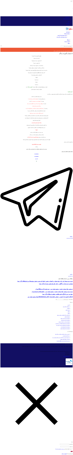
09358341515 (67, 17)
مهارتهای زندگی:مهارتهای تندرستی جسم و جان (63, 325)
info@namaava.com (66, 18)
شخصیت (68, 308)
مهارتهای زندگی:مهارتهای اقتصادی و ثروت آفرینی (62, 323)
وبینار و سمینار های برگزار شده (62, 35)
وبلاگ (69, 21)
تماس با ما (68, 23)
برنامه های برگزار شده (66, 306)
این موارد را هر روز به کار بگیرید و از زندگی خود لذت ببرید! (61, 337)
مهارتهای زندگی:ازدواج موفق (65, 320)
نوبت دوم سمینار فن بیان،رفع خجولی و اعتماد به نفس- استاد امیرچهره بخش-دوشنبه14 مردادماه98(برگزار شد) (45, 281)
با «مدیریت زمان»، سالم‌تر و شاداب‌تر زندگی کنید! (62, 334)
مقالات (69, 43)
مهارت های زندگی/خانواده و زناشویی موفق (63, 315)
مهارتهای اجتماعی (67, 316)
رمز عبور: (71, 446)
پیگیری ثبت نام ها (67, 41)
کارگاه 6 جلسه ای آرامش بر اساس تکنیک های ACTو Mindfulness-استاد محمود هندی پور (50, 296)
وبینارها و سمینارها (67, 33)
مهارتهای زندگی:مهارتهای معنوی (65, 328)
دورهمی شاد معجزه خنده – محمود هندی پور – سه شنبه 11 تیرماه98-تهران (54, 289)
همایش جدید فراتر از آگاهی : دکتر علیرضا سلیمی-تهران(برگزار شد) (56, 283)
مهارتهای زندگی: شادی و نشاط (65, 318)
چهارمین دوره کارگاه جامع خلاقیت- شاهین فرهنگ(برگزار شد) (57, 294)
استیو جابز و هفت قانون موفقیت (65, 339)
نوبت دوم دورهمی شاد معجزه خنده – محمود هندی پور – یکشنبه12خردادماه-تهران (52, 291)
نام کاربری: (71, 444)
